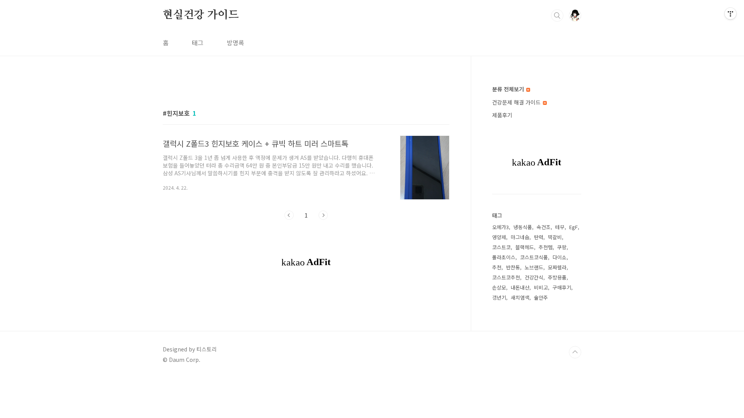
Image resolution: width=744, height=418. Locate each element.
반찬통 (513, 267)
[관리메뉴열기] (730, 13)
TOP (575, 352)
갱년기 (499, 297)
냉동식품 (522, 227)
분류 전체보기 (508, 89)
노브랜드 (534, 267)
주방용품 (557, 277)
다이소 (560, 257)
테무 (560, 227)
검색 (557, 15)
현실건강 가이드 (200, 15)
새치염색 (520, 297)
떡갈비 (555, 237)
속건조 (544, 227)
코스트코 (501, 247)
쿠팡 (562, 247)
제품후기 (502, 115)
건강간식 (534, 277)
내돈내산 (520, 287)
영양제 (499, 237)
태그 (197, 42)
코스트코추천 (506, 277)
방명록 (235, 42)
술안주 (541, 297)
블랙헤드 (524, 247)
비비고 (541, 287)
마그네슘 (520, 237)
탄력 (538, 237)
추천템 (546, 247)
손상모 (499, 287)
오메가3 (500, 227)
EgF (573, 227)
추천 (496, 267)
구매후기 (562, 287)
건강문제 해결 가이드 (517, 102)
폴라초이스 (503, 257)
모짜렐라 (557, 267)
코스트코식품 (534, 257)
